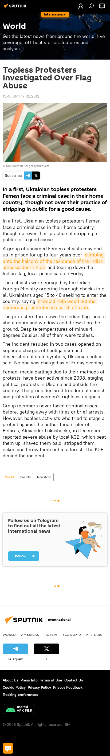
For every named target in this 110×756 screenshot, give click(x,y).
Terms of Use (51, 680)
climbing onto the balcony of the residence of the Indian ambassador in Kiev (54, 261)
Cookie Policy (14, 687)
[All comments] (8, 748)
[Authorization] (80, 6)
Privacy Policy (39, 687)
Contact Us (73, 680)
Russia (50, 634)
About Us (10, 680)
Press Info (29, 680)
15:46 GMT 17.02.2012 (21, 96)
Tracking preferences (20, 694)
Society (25, 477)
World (9, 477)
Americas (30, 634)
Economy (71, 634)
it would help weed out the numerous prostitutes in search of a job (50, 304)
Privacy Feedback (67, 687)
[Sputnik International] (16, 8)
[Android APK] (19, 710)
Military (94, 634)
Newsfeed (44, 477)
